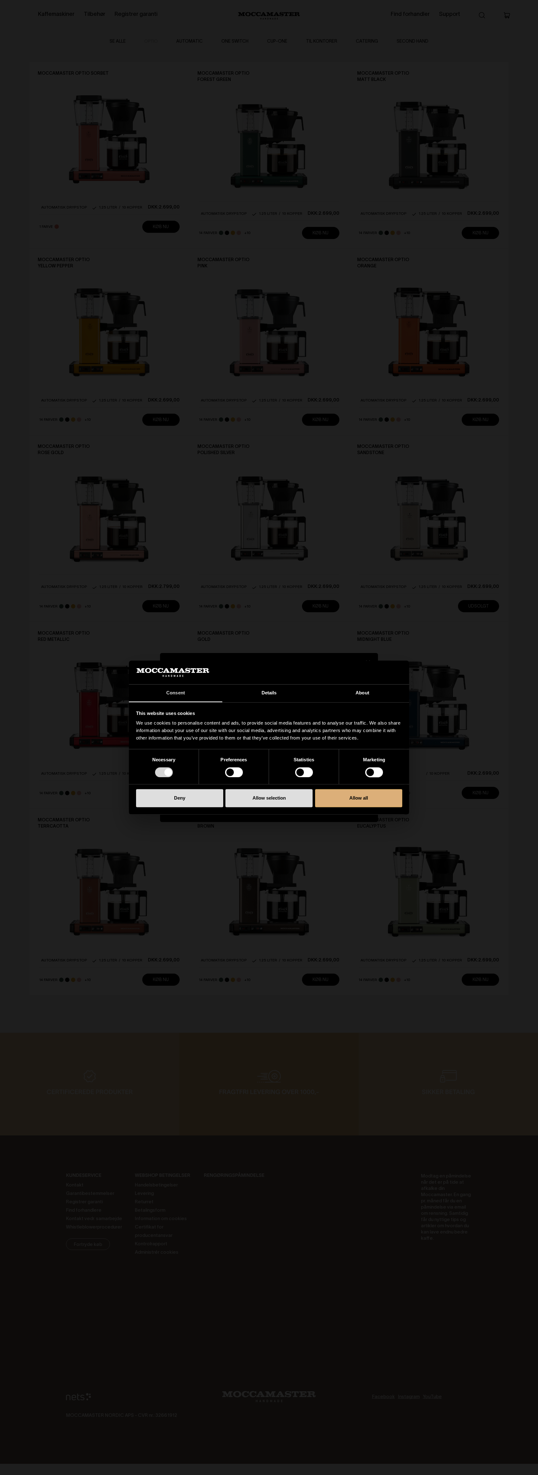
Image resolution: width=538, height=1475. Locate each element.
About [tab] (362, 693)
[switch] (234, 772)
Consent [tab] (175, 693)
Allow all (358, 798)
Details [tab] (269, 693)
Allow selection (269, 798)
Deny (179, 798)
